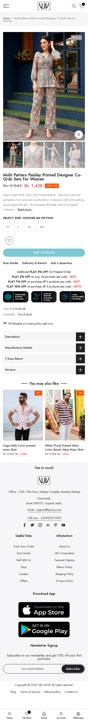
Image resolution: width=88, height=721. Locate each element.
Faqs (23, 567)
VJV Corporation (64, 553)
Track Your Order (23, 546)
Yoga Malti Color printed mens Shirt (19, 447)
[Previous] (6, 86)
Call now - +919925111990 (44, 518)
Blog (13, 692)
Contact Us (71, 692)
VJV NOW (44, 685)
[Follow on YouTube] (63, 525)
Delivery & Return (34, 263)
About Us (64, 546)
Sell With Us (23, 560)
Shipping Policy (64, 574)
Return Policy (64, 567)
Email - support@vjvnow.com (44, 510)
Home (6, 18)
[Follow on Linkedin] (48, 525)
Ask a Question (61, 263)
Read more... (25, 209)
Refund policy (52, 692)
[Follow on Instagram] (40, 525)
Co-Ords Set (17, 309)
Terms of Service (30, 692)
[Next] (82, 86)
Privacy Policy (64, 581)
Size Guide (10, 263)
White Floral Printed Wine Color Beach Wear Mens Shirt (64, 447)
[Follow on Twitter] (32, 525)
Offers (23, 581)
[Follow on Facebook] (24, 525)
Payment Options (64, 560)
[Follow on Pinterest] (56, 525)
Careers (23, 574)
